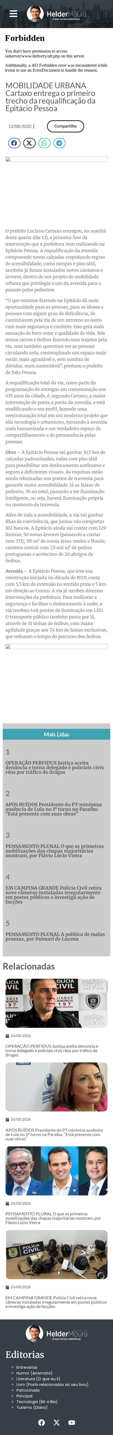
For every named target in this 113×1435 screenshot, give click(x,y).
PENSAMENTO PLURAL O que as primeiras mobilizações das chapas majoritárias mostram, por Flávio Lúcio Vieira (54, 851)
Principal (24, 1396)
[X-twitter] (56, 1423)
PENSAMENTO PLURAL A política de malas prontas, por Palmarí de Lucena (55, 936)
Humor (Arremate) (34, 1373)
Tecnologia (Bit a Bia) (37, 1401)
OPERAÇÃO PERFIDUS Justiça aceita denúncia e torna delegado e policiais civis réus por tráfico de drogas (54, 767)
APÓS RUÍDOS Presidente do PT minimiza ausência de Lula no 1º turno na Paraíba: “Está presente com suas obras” (53, 809)
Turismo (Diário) (32, 1407)
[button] (13, 14)
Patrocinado (28, 1390)
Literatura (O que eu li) (38, 1379)
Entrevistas (26, 1367)
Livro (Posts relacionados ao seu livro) (52, 1384)
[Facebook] (41, 1423)
